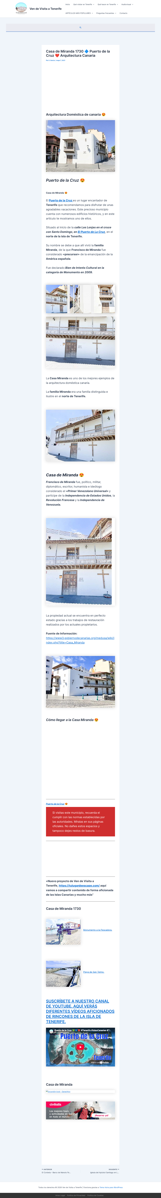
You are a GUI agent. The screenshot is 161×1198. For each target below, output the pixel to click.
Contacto (123, 13)
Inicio (67, 4)
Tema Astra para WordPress (111, 1187)
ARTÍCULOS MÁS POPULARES (78, 13)
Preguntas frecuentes (105, 13)
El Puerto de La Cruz (91, 231)
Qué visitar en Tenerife (82, 4)
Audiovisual (126, 4)
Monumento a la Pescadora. (97, 930)
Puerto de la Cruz (61, 200)
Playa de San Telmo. (93, 972)
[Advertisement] (80, 80)
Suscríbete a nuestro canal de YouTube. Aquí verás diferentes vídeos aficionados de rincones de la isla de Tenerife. (80, 1011)
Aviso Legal (60, 1195)
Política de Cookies (95, 1195)
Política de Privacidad (76, 1195)
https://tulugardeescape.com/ (79, 885)
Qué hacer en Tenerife (107, 4)
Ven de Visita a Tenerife (46, 8)
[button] (93, 4)
